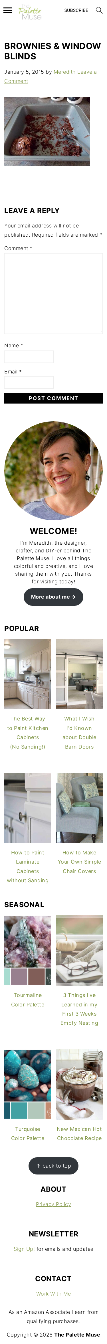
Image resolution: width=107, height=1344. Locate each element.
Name (13, 345)
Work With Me (53, 1294)
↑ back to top (53, 1166)
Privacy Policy (53, 1204)
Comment (18, 248)
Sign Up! (24, 1249)
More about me (50, 597)
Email (13, 372)
